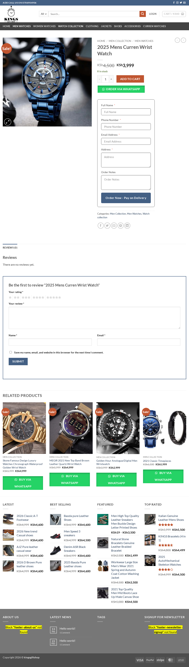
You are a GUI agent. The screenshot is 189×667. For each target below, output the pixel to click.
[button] (153, 14)
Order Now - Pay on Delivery (126, 197)
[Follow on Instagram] (177, 2)
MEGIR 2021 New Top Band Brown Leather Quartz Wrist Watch (69, 462)
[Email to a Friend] (114, 226)
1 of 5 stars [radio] (10, 297)
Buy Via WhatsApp (23, 483)
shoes (118, 26)
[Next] (186, 449)
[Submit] (143, 14)
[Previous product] (183, 40)
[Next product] (177, 40)
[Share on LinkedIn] (127, 226)
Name (13, 335)
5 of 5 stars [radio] (53, 297)
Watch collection (70, 26)
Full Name (113, 105)
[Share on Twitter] (107, 226)
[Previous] (3, 449)
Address (112, 149)
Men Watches (22, 26)
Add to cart (130, 79)
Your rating (16, 291)
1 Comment (71, 632)
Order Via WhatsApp (123, 89)
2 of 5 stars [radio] (16, 297)
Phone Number (116, 119)
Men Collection (120, 40)
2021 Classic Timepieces (157, 460)
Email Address (116, 134)
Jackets (106, 26)
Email (101, 335)
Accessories (132, 26)
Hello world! (67, 628)
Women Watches (44, 26)
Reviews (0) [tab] (10, 247)
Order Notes (108, 172)
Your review (16, 303)
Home (6, 26)
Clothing (92, 26)
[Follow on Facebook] (174, 2)
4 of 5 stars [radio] (37, 297)
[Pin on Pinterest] (121, 226)
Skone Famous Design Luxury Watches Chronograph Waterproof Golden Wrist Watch (23, 464)
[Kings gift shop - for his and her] (18, 14)
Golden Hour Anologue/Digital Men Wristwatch (116, 462)
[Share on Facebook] (101, 226)
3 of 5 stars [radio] (25, 297)
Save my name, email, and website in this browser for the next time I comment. (58, 352)
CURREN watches (154, 26)
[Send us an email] (184, 2)
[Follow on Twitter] (181, 2)
